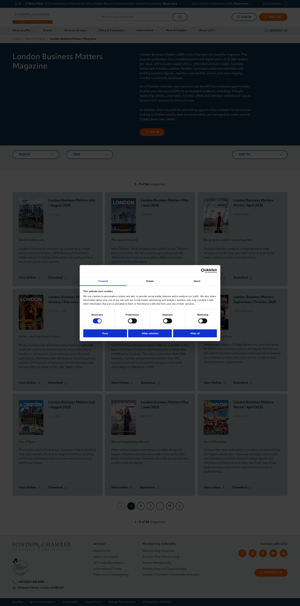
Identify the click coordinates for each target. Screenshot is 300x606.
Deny (105, 333)
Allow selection (150, 333)
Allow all (195, 333)
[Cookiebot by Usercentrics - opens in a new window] (203, 271)
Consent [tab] (103, 281)
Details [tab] (150, 281)
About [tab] (196, 281)
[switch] (132, 320)
